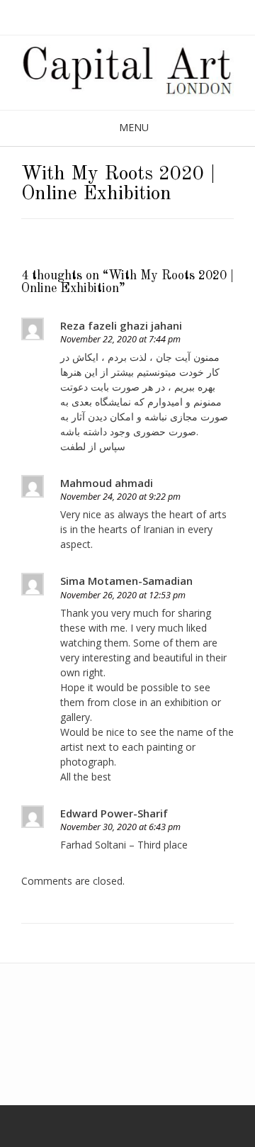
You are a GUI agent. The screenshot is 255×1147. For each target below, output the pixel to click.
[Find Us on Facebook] (23, 1126)
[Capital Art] (127, 72)
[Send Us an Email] (5, 1126)
